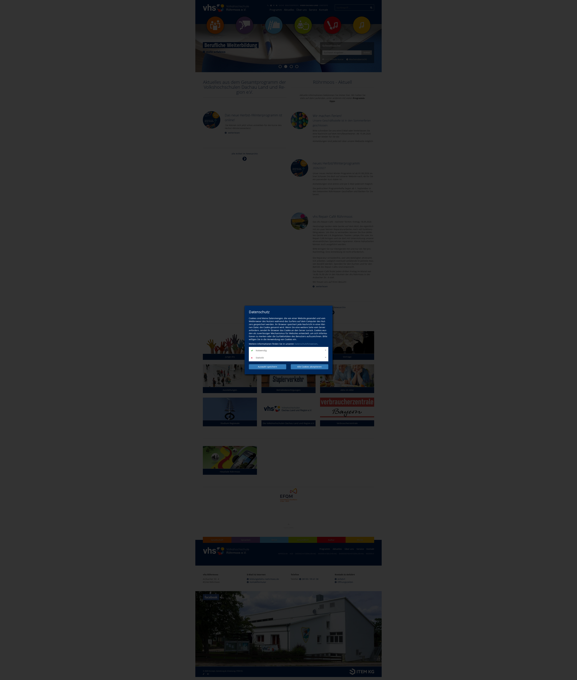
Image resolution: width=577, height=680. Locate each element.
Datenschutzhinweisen (306, 343)
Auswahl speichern (267, 366)
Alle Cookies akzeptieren (309, 366)
